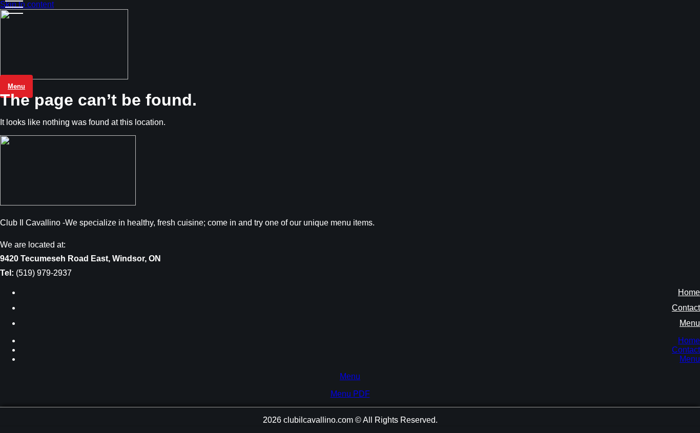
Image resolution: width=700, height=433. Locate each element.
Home (689, 292)
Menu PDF (350, 393)
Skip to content (27, 4)
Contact (686, 307)
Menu (690, 323)
